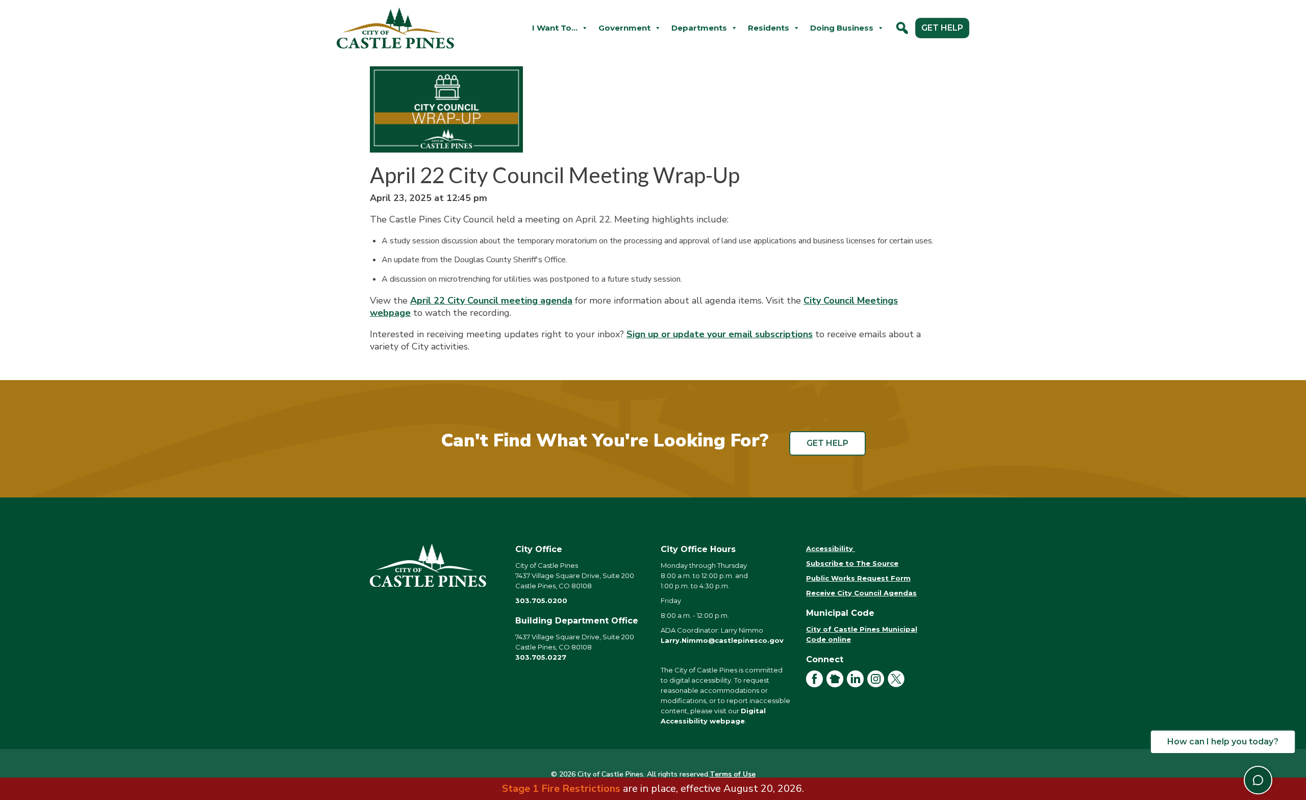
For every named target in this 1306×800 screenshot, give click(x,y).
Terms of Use (733, 774)
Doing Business (841, 28)
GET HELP (942, 28)
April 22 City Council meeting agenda (491, 300)
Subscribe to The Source (852, 563)
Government (624, 28)
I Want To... (554, 28)
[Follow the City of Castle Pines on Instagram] (877, 685)
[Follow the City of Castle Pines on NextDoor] (836, 685)
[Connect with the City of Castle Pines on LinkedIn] (857, 685)
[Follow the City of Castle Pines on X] (898, 685)
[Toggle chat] (1258, 780)
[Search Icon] (902, 28)
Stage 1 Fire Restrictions (561, 788)
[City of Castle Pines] (435, 565)
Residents (768, 28)
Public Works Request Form (858, 578)
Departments (699, 28)
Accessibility (830, 548)
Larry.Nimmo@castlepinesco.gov (722, 640)
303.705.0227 (540, 657)
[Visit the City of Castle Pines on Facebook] (816, 685)
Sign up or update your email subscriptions (719, 334)
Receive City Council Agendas (861, 593)
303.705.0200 (541, 600)
